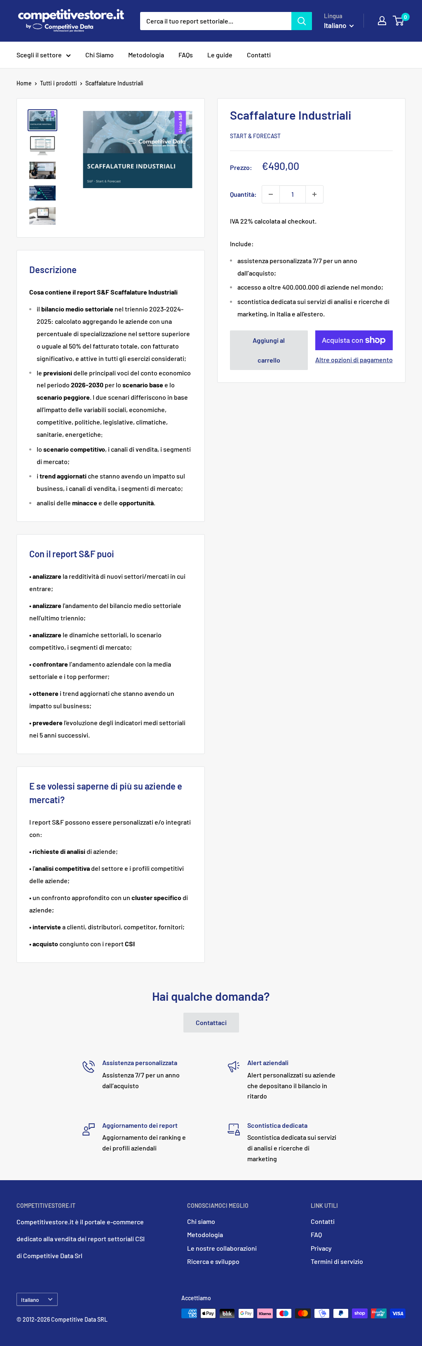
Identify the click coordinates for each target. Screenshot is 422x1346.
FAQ (316, 1234)
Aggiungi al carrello (269, 350)
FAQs (185, 55)
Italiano (30, 1299)
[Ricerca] (301, 21)
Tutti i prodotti (58, 83)
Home (24, 83)
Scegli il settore (39, 55)
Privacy (321, 1248)
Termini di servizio (337, 1261)
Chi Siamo (99, 55)
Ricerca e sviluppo (213, 1261)
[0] (399, 21)
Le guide (219, 55)
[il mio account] (382, 20)
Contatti (259, 55)
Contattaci (211, 1022)
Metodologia (146, 55)
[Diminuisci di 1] (270, 194)
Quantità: (243, 194)
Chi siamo (201, 1221)
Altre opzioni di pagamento (354, 359)
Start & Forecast (255, 135)
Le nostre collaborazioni (222, 1248)
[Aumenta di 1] (314, 194)
